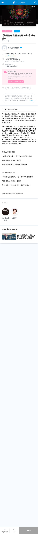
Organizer (5, 532)
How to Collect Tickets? (16, 81)
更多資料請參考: (10, 66)
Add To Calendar (10, 56)
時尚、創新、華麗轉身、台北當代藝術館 (18, 88)
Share (33, 7)
